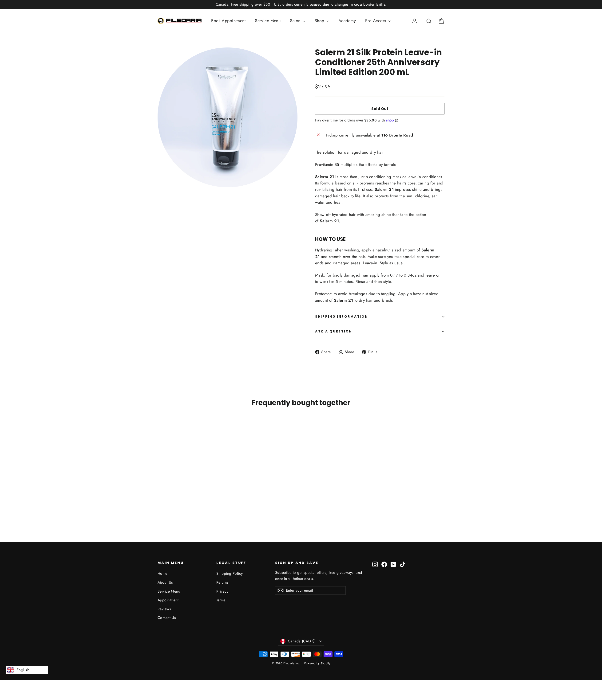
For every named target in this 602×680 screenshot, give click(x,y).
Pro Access (376, 21)
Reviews (164, 609)
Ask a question (333, 331)
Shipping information (341, 316)
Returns (222, 582)
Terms (220, 600)
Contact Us (167, 617)
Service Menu (268, 21)
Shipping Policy (229, 573)
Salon (296, 21)
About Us (165, 582)
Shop (320, 21)
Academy (347, 21)
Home (162, 573)
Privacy (222, 591)
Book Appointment (228, 21)
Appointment (168, 600)
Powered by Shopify (317, 663)
